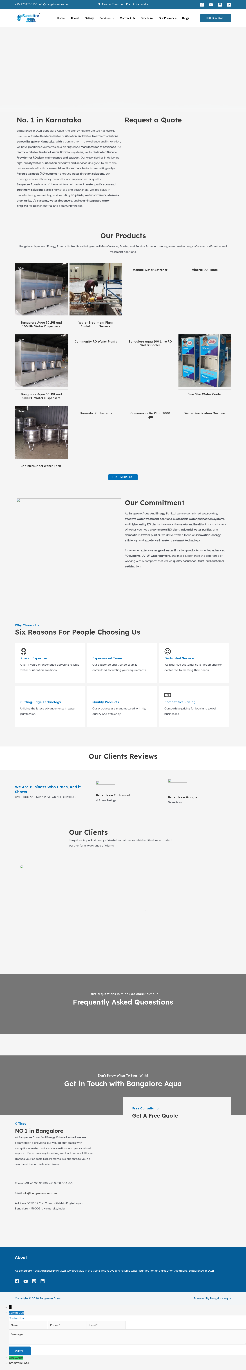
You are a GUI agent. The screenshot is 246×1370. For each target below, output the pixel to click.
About (74, 18)
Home (61, 18)
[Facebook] (202, 5)
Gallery (89, 18)
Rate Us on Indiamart (113, 795)
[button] (112, 18)
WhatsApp (16, 1358)
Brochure (147, 18)
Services (105, 18)
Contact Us (127, 18)
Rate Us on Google (182, 797)
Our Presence (167, 18)
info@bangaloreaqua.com (54, 4)
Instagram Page (19, 1363)
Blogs (185, 18)
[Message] (127, 1344)
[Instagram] (220, 5)
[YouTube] (211, 5)
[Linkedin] (229, 5)
